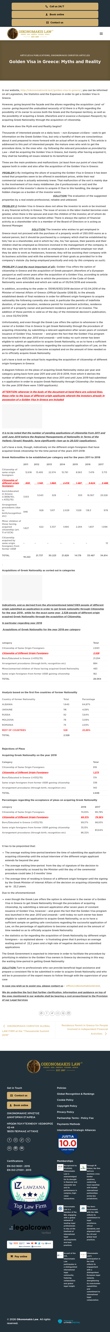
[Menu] (101, 33)
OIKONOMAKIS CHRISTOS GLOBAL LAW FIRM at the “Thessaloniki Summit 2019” (26, 1030)
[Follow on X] (28, 1140)
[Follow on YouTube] (22, 1148)
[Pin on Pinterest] (63, 1013)
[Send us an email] (9, 1148)
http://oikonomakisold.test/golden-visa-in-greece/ (51, 90)
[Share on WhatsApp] (41, 1013)
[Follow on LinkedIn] (15, 1148)
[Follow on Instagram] (15, 1140)
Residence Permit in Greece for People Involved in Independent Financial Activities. (85, 1029)
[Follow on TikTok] (22, 1140)
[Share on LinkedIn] (68, 1013)
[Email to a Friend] (57, 1013)
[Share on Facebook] (46, 1013)
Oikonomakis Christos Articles (70, 55)
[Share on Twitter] (52, 1013)
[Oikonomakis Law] (30, 33)
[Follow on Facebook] (9, 1140)
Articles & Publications (35, 55)
